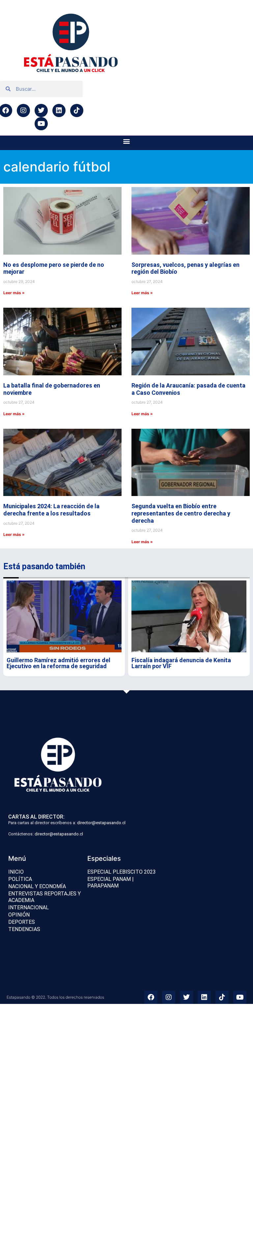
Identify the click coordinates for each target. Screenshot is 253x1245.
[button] (126, 141)
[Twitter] (41, 110)
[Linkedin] (59, 110)
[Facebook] (150, 997)
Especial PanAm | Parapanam (110, 882)
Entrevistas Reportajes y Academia (44, 896)
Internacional (28, 907)
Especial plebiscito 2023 (121, 872)
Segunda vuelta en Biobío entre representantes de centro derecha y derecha (180, 513)
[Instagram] (23, 110)
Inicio (16, 872)
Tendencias (24, 929)
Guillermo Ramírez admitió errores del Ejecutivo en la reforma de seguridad (58, 663)
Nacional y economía (37, 886)
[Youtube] (41, 123)
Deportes (21, 922)
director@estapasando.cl (101, 822)
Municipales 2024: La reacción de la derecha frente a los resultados (51, 510)
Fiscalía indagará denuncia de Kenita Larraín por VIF (181, 663)
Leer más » (14, 292)
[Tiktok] (76, 110)
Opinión (19, 915)
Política (20, 879)
